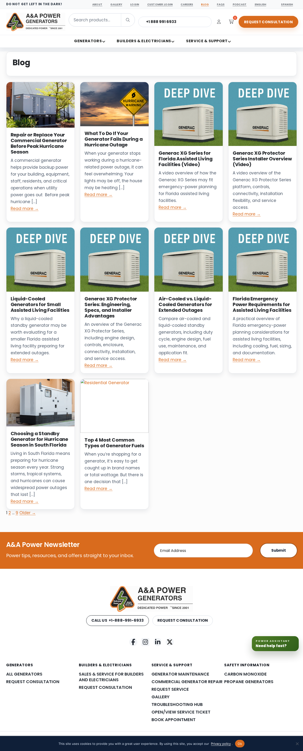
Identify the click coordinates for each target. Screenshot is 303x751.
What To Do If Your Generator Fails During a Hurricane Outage (114, 139)
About (97, 4)
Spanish (287, 4)
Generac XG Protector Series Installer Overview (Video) (262, 159)
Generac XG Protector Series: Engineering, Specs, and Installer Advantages (111, 307)
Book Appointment (174, 720)
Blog (205, 4)
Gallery (116, 4)
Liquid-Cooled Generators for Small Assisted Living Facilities (40, 304)
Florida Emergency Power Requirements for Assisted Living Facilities (262, 304)
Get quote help (274, 711)
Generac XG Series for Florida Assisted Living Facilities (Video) (185, 159)
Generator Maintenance (180, 674)
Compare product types (232, 711)
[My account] (219, 22)
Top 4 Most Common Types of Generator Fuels (114, 443)
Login (134, 4)
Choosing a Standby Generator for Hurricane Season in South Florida (39, 439)
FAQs (220, 4)
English (260, 4)
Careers (187, 4)
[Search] (128, 20)
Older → (27, 513)
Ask (286, 735)
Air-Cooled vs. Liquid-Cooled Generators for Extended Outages (185, 304)
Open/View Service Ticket (181, 712)
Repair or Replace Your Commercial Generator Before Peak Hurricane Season (39, 143)
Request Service (170, 689)
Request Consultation (268, 21)
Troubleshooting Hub (177, 704)
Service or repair (226, 723)
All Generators (24, 674)
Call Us (117, 620)
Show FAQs (258, 723)
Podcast (240, 4)
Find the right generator (232, 700)
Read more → (25, 208)
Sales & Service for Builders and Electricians (111, 677)
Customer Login (160, 4)
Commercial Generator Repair (187, 682)
